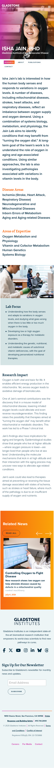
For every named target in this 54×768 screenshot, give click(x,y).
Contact (38, 744)
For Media (27, 744)
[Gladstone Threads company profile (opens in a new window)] (48, 651)
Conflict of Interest (34, 730)
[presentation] (40, 533)
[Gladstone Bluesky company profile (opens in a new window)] (40, 651)
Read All (11, 533)
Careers (15, 744)
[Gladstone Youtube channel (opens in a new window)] (19, 651)
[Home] (11, 6)
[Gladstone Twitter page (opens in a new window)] (12, 651)
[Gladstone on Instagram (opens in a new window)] (27, 651)
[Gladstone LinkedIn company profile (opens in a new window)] (34, 651)
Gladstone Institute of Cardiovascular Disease (25, 53)
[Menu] (49, 7)
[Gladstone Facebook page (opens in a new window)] (5, 651)
